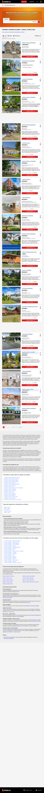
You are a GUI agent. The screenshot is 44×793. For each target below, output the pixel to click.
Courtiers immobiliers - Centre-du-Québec (11, 544)
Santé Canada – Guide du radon (8, 611)
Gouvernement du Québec (7, 597)
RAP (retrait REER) (33, 615)
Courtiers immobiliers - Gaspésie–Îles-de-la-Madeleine (14, 551)
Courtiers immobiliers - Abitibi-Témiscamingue (12, 540)
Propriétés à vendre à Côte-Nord (10, 485)
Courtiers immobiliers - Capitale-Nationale (11, 543)
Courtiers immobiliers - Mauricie (9, 556)
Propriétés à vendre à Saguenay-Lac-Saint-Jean (12, 499)
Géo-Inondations (32, 605)
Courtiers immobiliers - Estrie (9, 549)
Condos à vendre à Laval (7, 578)
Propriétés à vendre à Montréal (9, 495)
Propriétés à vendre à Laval (9, 491)
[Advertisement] (22, 118)
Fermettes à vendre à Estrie (8, 583)
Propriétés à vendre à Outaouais (9, 498)
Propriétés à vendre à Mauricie (9, 492)
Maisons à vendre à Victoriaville (28, 579)
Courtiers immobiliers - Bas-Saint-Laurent (11, 542)
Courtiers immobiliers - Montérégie (10, 557)
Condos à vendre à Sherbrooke (28, 578)
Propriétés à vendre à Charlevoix (10, 482)
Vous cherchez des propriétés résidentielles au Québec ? (13, 32)
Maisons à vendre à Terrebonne (8, 576)
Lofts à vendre (6, 509)
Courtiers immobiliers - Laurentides (10, 553)
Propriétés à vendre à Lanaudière (10, 489)
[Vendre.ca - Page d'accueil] (3, 5)
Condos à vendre (7, 508)
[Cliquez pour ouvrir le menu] (41, 1)
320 (13, 427)
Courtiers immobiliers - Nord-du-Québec (11, 560)
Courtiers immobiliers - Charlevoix (10, 545)
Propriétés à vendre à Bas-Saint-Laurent (11, 478)
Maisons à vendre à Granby (7, 581)
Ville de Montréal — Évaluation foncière (13, 631)
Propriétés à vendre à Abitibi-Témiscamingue (12, 477)
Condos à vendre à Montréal (8, 579)
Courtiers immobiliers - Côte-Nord (10, 548)
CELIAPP (17, 615)
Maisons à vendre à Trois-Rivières (29, 576)
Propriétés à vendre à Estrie (9, 486)
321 (16, 427)
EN (37, 1)
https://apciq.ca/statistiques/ (9, 638)
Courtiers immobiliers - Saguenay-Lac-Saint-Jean (13, 562)
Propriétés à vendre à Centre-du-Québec (11, 481)
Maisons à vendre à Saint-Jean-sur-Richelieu (31, 581)
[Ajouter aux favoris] (40, 43)
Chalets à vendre (7, 512)
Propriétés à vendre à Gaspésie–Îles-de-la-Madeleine (13, 487)
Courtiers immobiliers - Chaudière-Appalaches (12, 547)
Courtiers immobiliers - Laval (9, 554)
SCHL (18, 591)
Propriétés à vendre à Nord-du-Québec (11, 496)
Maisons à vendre (7, 507)
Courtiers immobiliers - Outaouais (10, 561)
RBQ (29, 602)
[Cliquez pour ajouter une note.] (40, 44)
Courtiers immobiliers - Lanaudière (10, 552)
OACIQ (21, 624)
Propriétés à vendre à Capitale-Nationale (11, 480)
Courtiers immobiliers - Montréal (10, 558)
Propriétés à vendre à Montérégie (10, 494)
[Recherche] (39, 22)
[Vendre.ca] (7, 790)
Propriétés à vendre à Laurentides (10, 490)
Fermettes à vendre (7, 511)
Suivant (20, 427)
